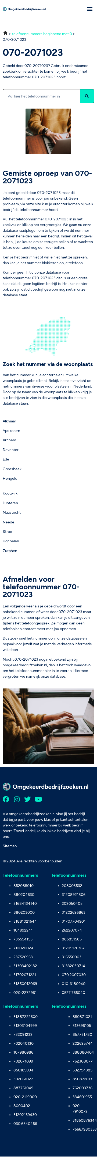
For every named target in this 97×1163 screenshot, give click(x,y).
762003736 (82, 1088)
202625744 (83, 1043)
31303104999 (25, 1025)
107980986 (23, 1052)
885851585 (72, 939)
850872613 (82, 1079)
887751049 (23, 1088)
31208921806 (73, 894)
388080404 (83, 1052)
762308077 (83, 1061)
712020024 (23, 948)
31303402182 (25, 966)
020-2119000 (25, 1097)
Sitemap (10, 846)
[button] (89, 8)
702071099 (23, 1061)
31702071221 (24, 975)
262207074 (72, 930)
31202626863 (73, 912)
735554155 (23, 939)
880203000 (24, 912)
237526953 (23, 957)
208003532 (72, 885)
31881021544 (25, 921)
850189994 (23, 1070)
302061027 (23, 1079)
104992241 (23, 930)
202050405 (72, 903)
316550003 (71, 957)
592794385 (82, 1070)
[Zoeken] (87, 96)
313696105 (82, 1025)
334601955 (82, 1097)
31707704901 (73, 921)
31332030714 (73, 966)
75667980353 (83, 1129)
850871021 (82, 1016)
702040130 (23, 1043)
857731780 (82, 1034)
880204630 (23, 894)
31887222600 (25, 1016)
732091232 (23, 1034)
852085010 (23, 885)
